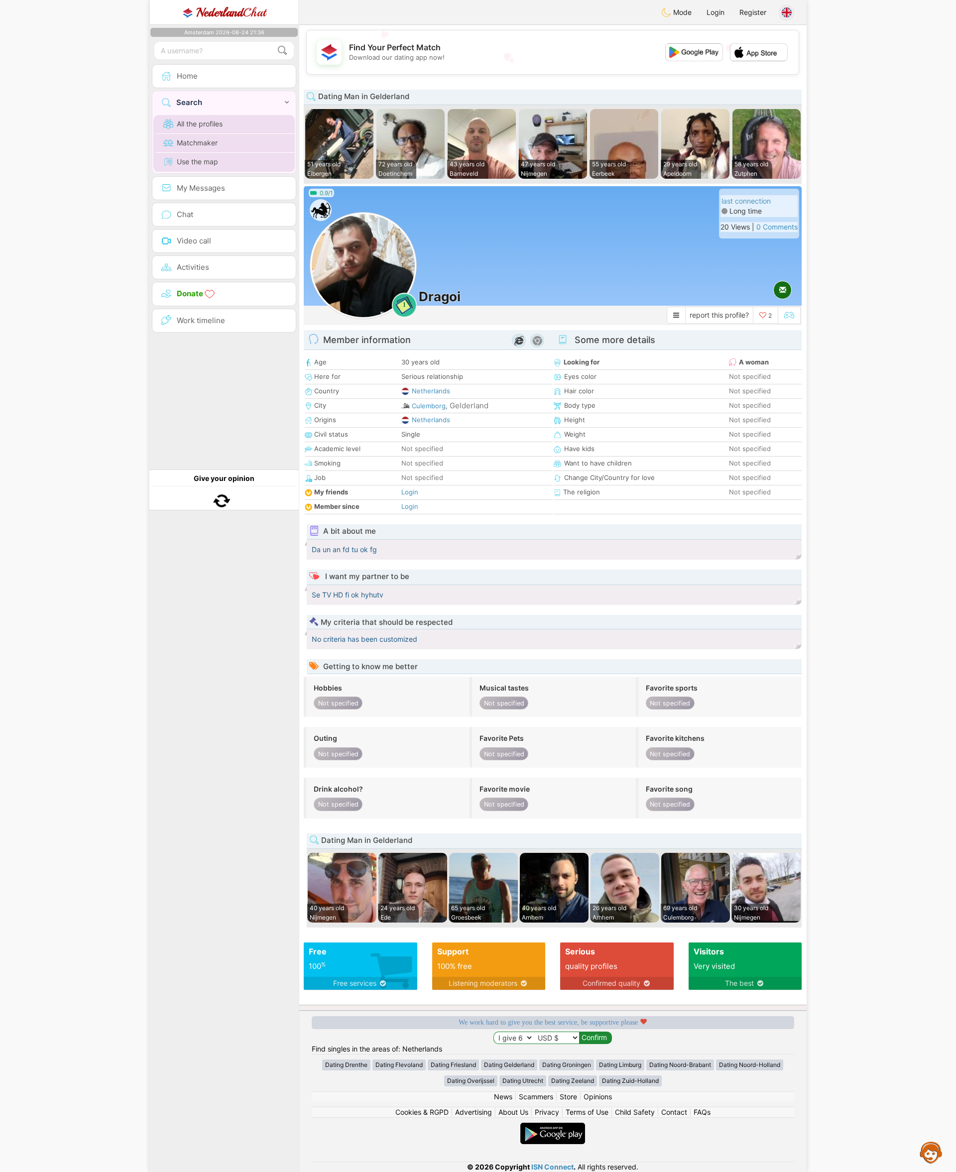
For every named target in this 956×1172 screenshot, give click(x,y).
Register (752, 12)
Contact (674, 1112)
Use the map (197, 161)
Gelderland (469, 405)
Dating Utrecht (522, 1080)
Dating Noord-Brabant (680, 1064)
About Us (513, 1112)
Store (568, 1096)
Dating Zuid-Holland (630, 1080)
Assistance (931, 1152)
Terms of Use (587, 1112)
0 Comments (777, 227)
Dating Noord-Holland (749, 1064)
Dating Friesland (453, 1064)
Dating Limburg (620, 1064)
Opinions (598, 1096)
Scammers (536, 1096)
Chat (231, 12)
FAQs (702, 1112)
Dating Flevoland (399, 1064)
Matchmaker (197, 142)
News (503, 1096)
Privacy (547, 1112)
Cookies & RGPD (422, 1112)
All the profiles (200, 123)
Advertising (473, 1112)
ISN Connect (552, 1167)
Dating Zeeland (572, 1080)
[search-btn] (282, 50)
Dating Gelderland (509, 1064)
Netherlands (431, 391)
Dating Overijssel (470, 1080)
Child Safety (635, 1112)
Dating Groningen (566, 1064)
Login (715, 12)
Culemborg (429, 406)
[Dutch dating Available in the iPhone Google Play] (552, 1127)
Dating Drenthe (346, 1064)
